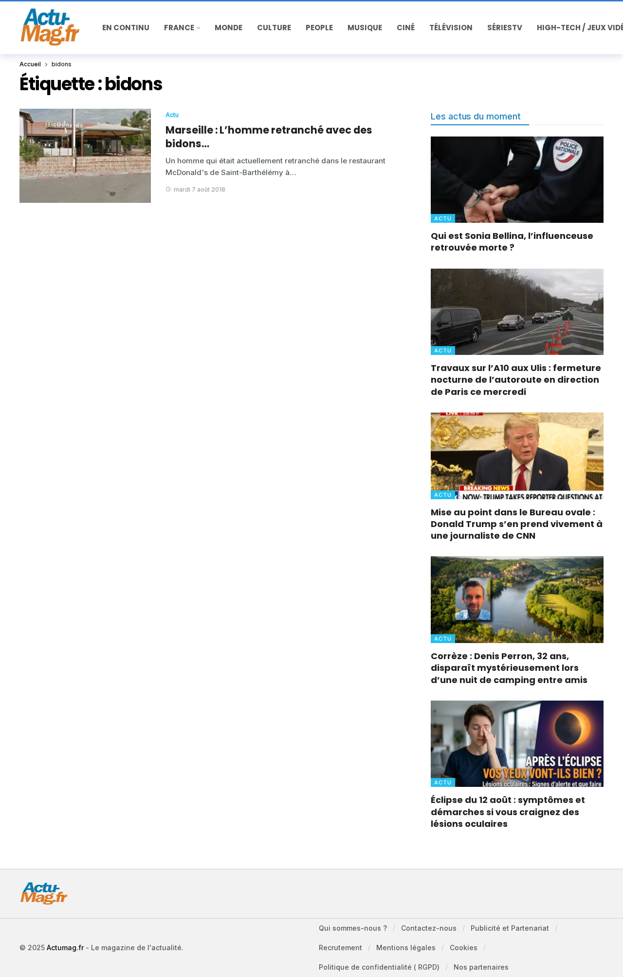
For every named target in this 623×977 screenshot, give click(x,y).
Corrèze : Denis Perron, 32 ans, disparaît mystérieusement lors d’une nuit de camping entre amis (509, 668)
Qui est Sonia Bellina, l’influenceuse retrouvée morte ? (512, 242)
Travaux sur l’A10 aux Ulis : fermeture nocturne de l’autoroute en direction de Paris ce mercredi (516, 380)
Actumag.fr (65, 947)
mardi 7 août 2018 (199, 189)
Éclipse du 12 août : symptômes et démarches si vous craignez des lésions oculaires (508, 812)
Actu (172, 114)
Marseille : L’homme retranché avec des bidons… (268, 137)
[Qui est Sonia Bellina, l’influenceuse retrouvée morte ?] (517, 180)
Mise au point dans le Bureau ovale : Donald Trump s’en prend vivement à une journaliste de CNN (517, 524)
